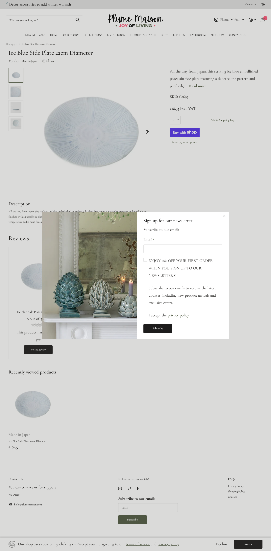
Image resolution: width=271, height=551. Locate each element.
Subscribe (157, 328)
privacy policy (178, 315)
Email (149, 240)
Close (224, 216)
